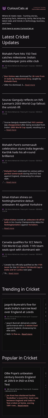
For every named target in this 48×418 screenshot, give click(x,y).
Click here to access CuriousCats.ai (17, 28)
